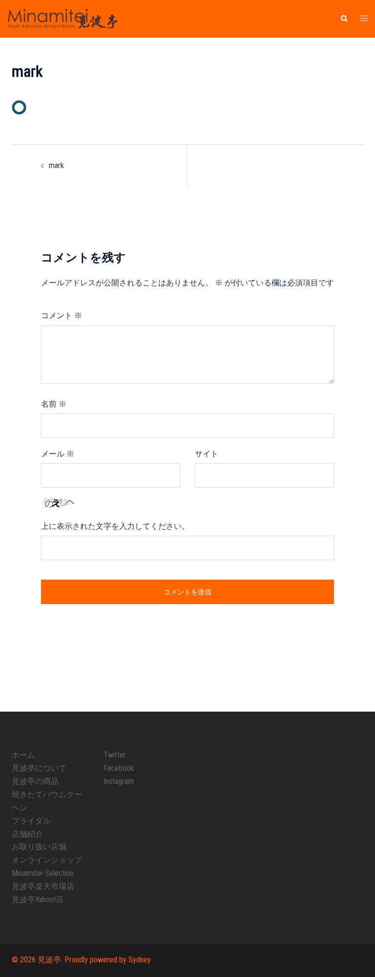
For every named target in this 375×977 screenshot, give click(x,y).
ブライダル (31, 820)
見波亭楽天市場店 (43, 886)
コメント (61, 315)
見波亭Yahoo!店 (37, 899)
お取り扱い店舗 (39, 846)
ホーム (23, 755)
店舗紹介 (27, 834)
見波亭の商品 (35, 781)
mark (56, 165)
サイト (206, 453)
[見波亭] (62, 18)
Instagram (119, 781)
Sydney (139, 959)
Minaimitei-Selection (43, 873)
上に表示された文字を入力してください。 (115, 526)
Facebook (119, 768)
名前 (53, 404)
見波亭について (39, 768)
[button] (344, 18)
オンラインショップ (47, 860)
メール (57, 453)
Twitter (115, 755)
